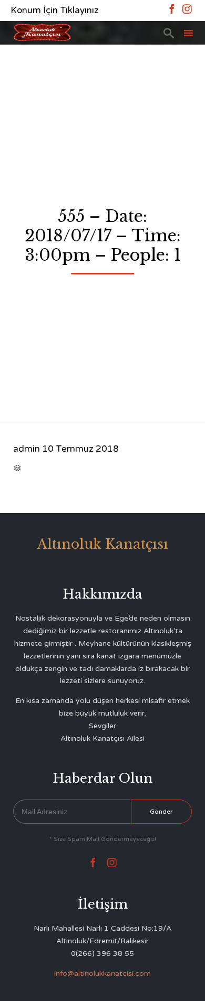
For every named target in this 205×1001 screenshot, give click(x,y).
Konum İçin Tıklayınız (55, 10)
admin (26, 448)
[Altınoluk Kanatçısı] (42, 33)
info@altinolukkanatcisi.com (102, 973)
